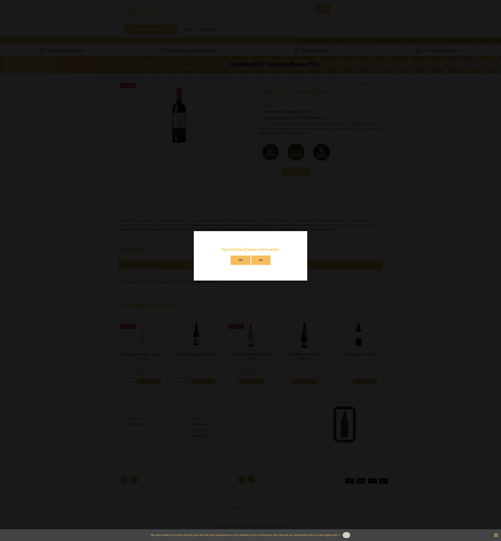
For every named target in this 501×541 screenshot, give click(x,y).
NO (261, 260)
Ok (346, 535)
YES (240, 260)
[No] (496, 535)
